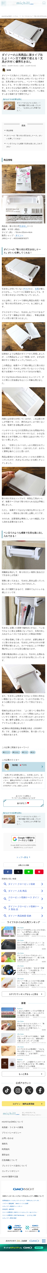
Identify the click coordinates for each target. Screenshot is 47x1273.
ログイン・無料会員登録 (23, 1104)
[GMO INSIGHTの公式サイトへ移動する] (23, 1188)
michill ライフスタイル (39, 936)
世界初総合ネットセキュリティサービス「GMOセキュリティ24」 (21, 1200)
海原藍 (9, 70)
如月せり (43, 1055)
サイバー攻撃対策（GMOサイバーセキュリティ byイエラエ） (19, 1212)
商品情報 (9, 130)
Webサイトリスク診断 (22, 1203)
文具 (37, 289)
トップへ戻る (22, 857)
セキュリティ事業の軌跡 (9, 1218)
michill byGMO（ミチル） (10, 16)
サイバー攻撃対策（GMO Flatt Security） (13, 1215)
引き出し (23, 226)
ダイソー (19, 235)
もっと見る (23, 1074)
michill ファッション (39, 1017)
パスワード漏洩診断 (8, 1203)
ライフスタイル (27, 16)
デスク (26, 289)
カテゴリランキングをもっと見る (23, 994)
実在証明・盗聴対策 (8, 1209)
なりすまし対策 (31, 1215)
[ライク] (44, 2)
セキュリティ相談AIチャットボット (12, 1206)
